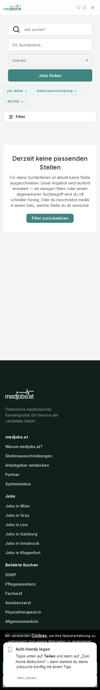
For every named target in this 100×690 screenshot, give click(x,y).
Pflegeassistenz (20, 584)
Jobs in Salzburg (21, 534)
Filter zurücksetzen (50, 218)
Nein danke (26, 678)
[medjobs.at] (21, 7)
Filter (20, 116)
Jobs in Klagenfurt (23, 552)
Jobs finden (50, 75)
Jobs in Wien (17, 506)
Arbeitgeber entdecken (27, 465)
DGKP (10, 574)
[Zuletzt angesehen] (85, 7)
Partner (12, 474)
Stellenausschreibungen (28, 456)
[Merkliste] (78, 7)
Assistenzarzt (18, 602)
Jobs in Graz (17, 515)
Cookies (39, 635)
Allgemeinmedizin (21, 621)
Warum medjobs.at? (23, 446)
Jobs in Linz (16, 524)
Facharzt (13, 593)
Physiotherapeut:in (23, 612)
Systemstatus (18, 484)
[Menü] (92, 7)
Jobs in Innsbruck (22, 543)
